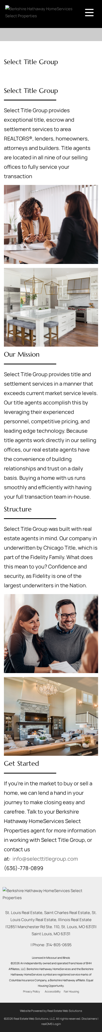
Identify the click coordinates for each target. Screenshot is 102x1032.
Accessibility (53, 991)
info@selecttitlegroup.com (45, 858)
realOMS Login (51, 1024)
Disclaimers (89, 1018)
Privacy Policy (31, 991)
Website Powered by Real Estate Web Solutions (51, 1011)
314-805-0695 (59, 945)
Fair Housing (71, 991)
